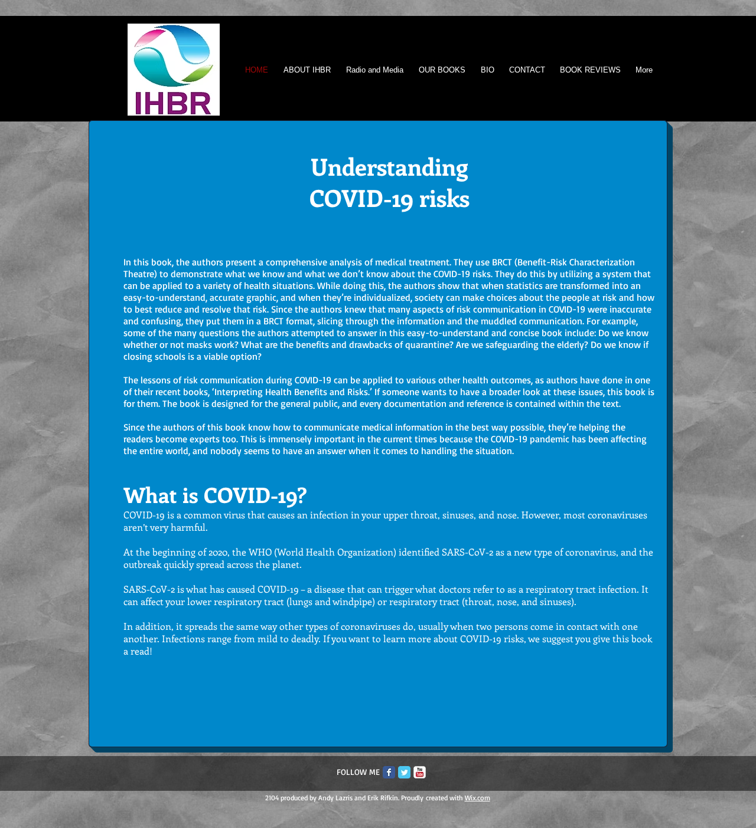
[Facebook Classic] (389, 772)
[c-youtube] (419, 772)
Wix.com (477, 797)
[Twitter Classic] (404, 772)
